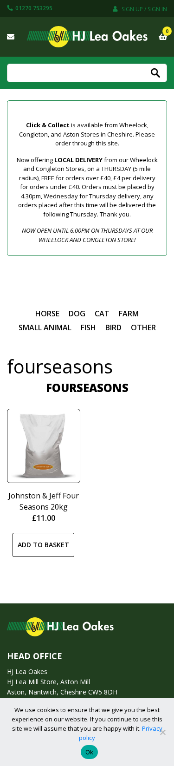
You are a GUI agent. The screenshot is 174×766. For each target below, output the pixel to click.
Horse (47, 313)
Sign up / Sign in (143, 9)
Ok (89, 752)
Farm (129, 313)
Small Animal (45, 327)
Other (143, 327)
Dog (77, 313)
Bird (113, 327)
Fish (88, 327)
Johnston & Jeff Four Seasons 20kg (43, 501)
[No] (162, 732)
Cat (102, 313)
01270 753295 (33, 8)
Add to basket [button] (43, 544)
